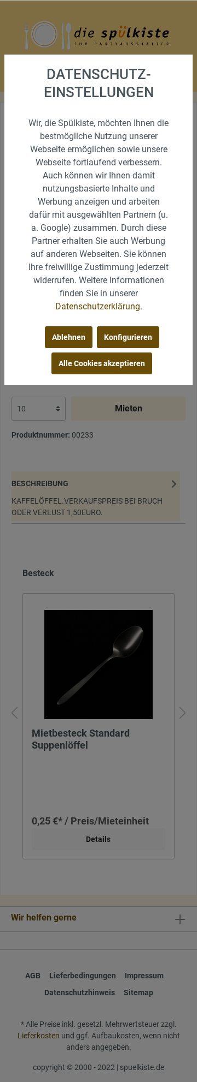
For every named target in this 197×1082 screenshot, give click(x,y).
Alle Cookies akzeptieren (102, 363)
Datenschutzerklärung (97, 306)
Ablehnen (68, 337)
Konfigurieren (128, 337)
